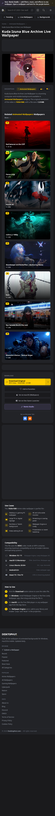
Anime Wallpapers (8, 676)
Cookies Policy (7, 724)
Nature (4, 690)
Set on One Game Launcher (28, 401)
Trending (9, 17)
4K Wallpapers (7, 680)
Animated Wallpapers (17, 24)
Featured (5, 660)
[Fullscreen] (50, 80)
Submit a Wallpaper (11, 650)
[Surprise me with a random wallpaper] (38, 10)
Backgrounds (45, 17)
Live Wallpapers (26, 17)
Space (4, 694)
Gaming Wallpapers (9, 683)
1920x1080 (20, 102)
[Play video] (27, 68)
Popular (5, 657)
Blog (3, 706)
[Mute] (45, 80)
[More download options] (48, 382)
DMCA (4, 713)
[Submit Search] (43, 10)
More (7, 118)
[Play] (5, 80)
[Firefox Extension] (30, 418)
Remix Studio (29, 407)
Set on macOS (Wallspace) (29, 395)
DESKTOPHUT (9, 634)
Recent (4, 653)
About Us (5, 703)
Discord (5, 710)
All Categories (7, 667)
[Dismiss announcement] (52, 3)
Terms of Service (8, 717)
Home (4, 24)
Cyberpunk (6, 687)
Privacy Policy (7, 720)
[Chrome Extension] (25, 418)
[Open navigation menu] (50, 10)
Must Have (6, 664)
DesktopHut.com (14, 731)
